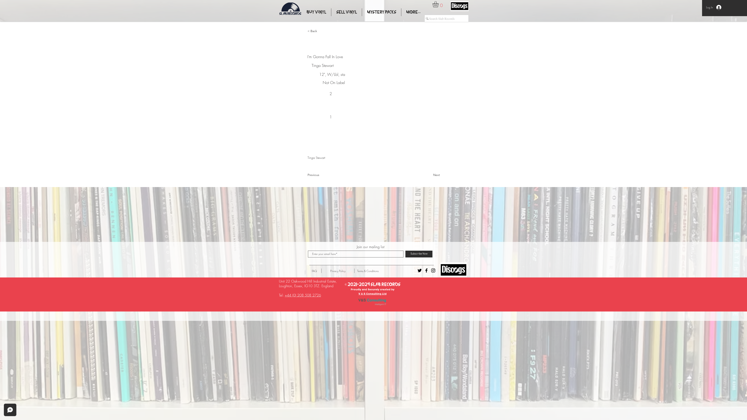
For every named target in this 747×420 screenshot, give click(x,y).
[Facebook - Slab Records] (426, 270)
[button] (439, 4)
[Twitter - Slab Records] (419, 270)
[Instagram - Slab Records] (433, 270)
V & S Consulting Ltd (373, 294)
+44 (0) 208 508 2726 (303, 295)
